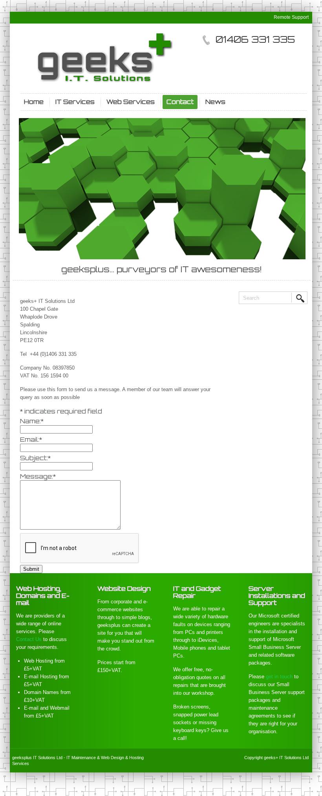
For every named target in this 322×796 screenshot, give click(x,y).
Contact (180, 102)
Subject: (35, 458)
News (215, 102)
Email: (31, 439)
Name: (32, 421)
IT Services (75, 102)
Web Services (130, 102)
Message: (38, 476)
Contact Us (29, 639)
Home (34, 102)
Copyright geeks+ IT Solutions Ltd (276, 757)
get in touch (279, 676)
